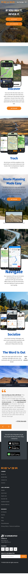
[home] (7, 2)
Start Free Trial (14, 28)
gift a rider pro (14, 24)
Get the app (20, 2)
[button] (3, 426)
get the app (14, 19)
